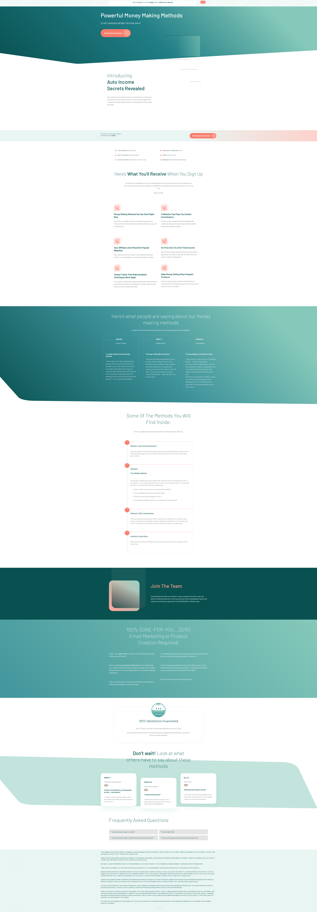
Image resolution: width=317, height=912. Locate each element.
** (112, 379)
